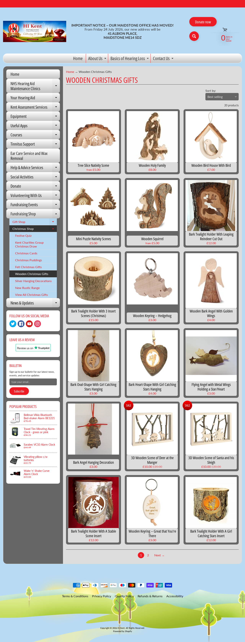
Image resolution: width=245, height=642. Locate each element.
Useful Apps (35, 126)
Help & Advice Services (35, 168)
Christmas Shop (34, 229)
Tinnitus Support (35, 144)
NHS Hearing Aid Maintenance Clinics (35, 86)
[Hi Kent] (34, 31)
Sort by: (210, 90)
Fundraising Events (35, 205)
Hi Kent (121, 628)
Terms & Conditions (75, 596)
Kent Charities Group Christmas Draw (29, 244)
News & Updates (35, 303)
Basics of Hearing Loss (130, 59)
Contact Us (163, 59)
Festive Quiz (23, 235)
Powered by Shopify (122, 631)
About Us (97, 59)
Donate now (203, 21)
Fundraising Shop (35, 214)
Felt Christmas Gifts (28, 267)
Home (78, 58)
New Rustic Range (27, 288)
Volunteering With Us (35, 196)
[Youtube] (29, 323)
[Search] (194, 36)
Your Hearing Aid (35, 98)
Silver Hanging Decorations (33, 281)
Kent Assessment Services (35, 107)
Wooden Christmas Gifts (31, 274)
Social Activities (35, 177)
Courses (35, 135)
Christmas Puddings (28, 260)
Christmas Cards (26, 253)
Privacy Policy (101, 596)
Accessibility (174, 596)
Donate (35, 186)
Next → (159, 555)
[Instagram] (37, 323)
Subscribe (19, 391)
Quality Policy (124, 596)
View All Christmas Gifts (31, 294)
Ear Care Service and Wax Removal (29, 155)
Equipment (35, 117)
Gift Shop (34, 222)
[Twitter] (12, 323)
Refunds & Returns (150, 596)
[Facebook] (21, 323)
